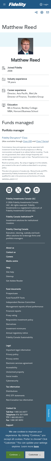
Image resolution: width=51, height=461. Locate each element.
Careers (9, 256)
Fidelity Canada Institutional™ (19, 216)
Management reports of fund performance (24, 306)
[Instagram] (36, 190)
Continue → (15, 455)
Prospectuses (12, 293)
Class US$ (27, 141)
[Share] (36, 12)
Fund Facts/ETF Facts (15, 298)
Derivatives (11, 324)
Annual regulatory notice (17, 333)
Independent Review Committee (20, 302)
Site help (10, 272)
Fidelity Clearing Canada (17, 229)
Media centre (12, 261)
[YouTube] (27, 190)
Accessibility (11, 367)
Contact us (11, 252)
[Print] (42, 12)
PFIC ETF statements (15, 395)
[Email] (47, 12)
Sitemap (10, 276)
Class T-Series (42, 141)
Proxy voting (11, 315)
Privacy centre (12, 358)
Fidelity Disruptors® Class (14, 137)
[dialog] (25, 444)
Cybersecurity (12, 380)
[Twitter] (18, 190)
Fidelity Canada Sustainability (19, 337)
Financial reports (13, 311)
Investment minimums (16, 328)
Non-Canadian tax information (19, 400)
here (36, 446)
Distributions (11, 391)
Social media (12, 376)
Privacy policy (12, 354)
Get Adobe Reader (14, 281)
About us (10, 248)
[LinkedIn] (9, 190)
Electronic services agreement (19, 363)
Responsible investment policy (19, 319)
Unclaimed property (15, 372)
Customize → (35, 455)
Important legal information (18, 350)
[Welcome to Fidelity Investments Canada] (17, 5)
